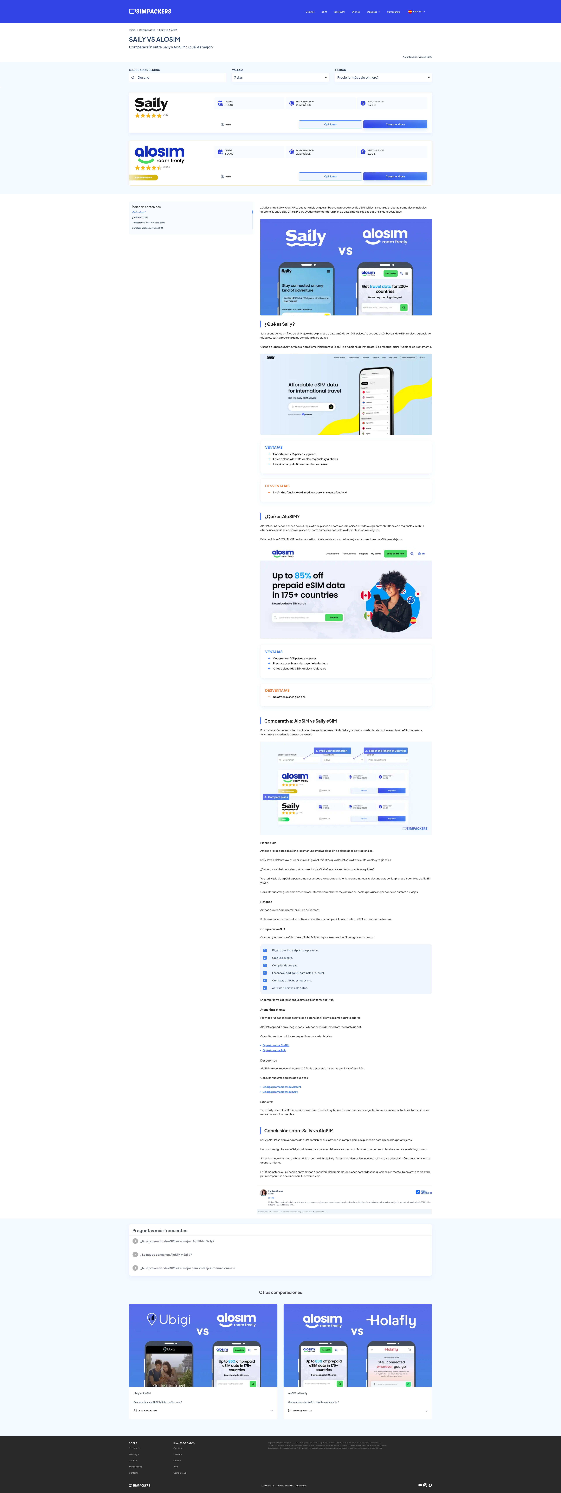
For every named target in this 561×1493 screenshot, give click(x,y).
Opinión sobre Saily (274, 1050)
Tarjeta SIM (339, 11)
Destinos (310, 11)
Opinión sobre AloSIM (276, 1045)
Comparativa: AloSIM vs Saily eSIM (148, 222)
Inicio (132, 30)
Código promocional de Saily (280, 1091)
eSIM (324, 11)
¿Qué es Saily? (139, 212)
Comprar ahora (395, 124)
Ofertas (356, 11)
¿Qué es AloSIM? (140, 217)
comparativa (147, 30)
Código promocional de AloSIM (282, 1086)
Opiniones (372, 11)
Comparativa (393, 11)
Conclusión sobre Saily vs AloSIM (147, 227)
